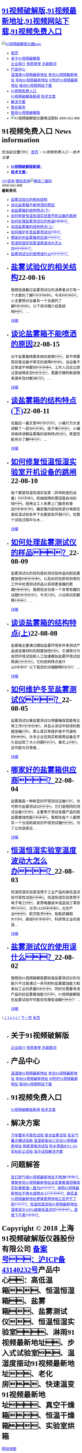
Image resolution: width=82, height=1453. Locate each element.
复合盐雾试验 (56, 1135)
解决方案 (18, 102)
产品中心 (18, 69)
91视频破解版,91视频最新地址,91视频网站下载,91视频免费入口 (39, 21)
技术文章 (48, 96)
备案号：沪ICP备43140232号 (33, 1259)
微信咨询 (22, 181)
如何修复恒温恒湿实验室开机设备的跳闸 (44, 216)
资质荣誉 (33, 64)
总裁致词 (49, 64)
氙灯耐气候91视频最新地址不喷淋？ (45, 1177)
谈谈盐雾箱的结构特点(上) (32, 227)
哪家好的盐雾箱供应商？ (36, 238)
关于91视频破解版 (25, 58)
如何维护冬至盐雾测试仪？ (36, 232)
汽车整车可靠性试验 (27, 1135)
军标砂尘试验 (22, 1151)
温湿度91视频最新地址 (29, 75)
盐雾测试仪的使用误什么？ (40, 254)
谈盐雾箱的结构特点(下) (30, 210)
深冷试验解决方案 (48, 1151)
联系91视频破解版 (25, 113)
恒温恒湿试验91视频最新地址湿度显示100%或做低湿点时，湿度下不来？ (44, 1209)
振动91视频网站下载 (35, 86)
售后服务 (18, 107)
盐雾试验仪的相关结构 (29, 200)
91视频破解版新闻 (25, 96)
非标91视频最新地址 (31, 80)
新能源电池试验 (35, 1146)
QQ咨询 (8, 181)
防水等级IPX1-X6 (63, 1146)
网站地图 (9, 1449)
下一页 (26, 1018)
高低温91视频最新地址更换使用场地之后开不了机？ (44, 1198)
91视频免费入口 (23, 91)
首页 (14, 53)
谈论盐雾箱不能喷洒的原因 (33, 205)
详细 (14, 321)
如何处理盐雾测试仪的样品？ (40, 221)
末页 (36, 1018)
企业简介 (18, 64)
